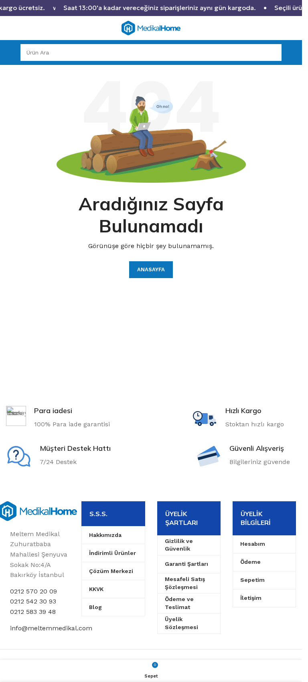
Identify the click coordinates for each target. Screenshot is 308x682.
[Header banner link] (151, 8)
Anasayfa (151, 269)
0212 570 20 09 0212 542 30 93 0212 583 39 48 (33, 601)
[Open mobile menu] (9, 52)
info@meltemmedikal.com (51, 628)
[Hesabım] (293, 52)
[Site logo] (151, 27)
